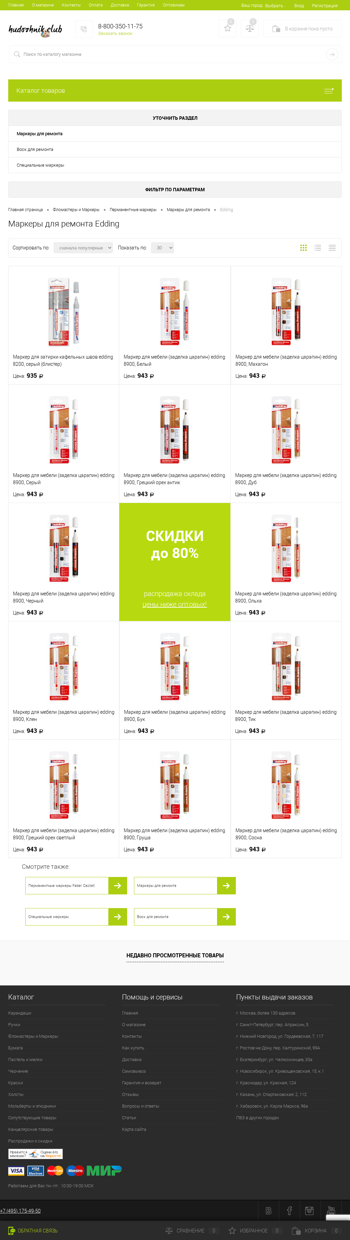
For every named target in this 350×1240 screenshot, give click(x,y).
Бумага (15, 1047)
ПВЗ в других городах (257, 1117)
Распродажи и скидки (30, 1141)
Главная (16, 5)
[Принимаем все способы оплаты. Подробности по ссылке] (179, 1171)
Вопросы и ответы (140, 1106)
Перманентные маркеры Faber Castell (61, 885)
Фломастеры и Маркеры (33, 1036)
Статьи (129, 1117)
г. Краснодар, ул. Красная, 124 (266, 1082)
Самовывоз (134, 1071)
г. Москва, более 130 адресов (265, 1013)
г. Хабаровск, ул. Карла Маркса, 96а (272, 1106)
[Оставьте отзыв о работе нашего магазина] (179, 1155)
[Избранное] (228, 28)
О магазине (43, 5)
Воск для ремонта (35, 149)
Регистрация (325, 5)
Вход (299, 5)
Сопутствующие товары (32, 1117)
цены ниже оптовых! (175, 604)
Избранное (259, 1230)
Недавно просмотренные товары (175, 955)
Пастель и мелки (25, 1059)
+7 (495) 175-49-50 (20, 1211)
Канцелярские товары (30, 1129)
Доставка (120, 5)
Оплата (96, 5)
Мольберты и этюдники (32, 1106)
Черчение (18, 1071)
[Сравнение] (250, 28)
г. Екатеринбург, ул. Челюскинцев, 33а (274, 1059)
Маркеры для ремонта (40, 133)
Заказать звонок (115, 33)
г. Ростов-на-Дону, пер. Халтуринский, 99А (278, 1047)
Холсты (16, 1094)
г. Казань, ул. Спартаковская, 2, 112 (271, 1094)
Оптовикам (174, 5)
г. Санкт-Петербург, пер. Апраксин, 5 (272, 1024)
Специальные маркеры (40, 165)
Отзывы (130, 1094)
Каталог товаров (40, 90)
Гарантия (146, 5)
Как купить (133, 1047)
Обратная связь (37, 1230)
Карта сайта (134, 1129)
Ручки (14, 1024)
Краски (15, 1082)
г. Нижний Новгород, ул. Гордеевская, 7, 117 (279, 1036)
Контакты (71, 5)
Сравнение (196, 1230)
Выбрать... (275, 5)
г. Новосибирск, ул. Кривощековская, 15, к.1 (280, 1071)
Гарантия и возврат (141, 1082)
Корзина (321, 1230)
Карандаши (19, 1013)
